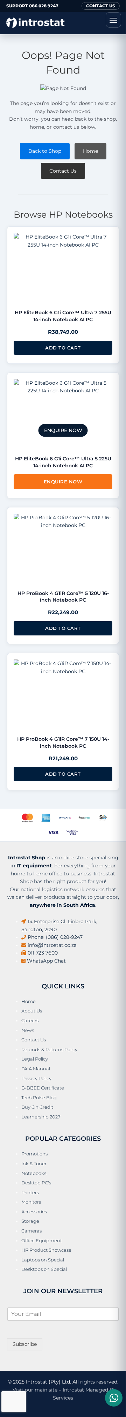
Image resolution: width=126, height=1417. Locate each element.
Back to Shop (44, 151)
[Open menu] (113, 20)
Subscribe (25, 1344)
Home (90, 151)
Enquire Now (63, 481)
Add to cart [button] (63, 348)
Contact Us (63, 171)
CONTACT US (100, 5)
